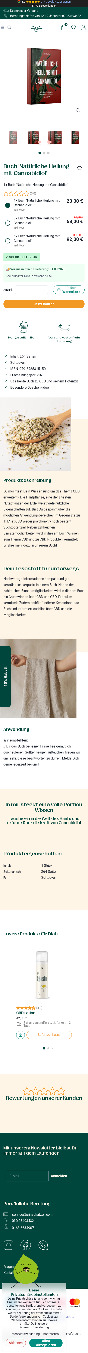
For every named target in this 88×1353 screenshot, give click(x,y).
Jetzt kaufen (44, 304)
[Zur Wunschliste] (72, 27)
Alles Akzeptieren (46, 1343)
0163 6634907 (23, 1228)
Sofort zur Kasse (49, 1034)
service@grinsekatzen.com (32, 1215)
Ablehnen (16, 1343)
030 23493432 (23, 1221)
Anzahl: (8, 289)
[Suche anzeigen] (9, 27)
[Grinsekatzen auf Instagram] (12, 1246)
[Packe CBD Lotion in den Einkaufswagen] (20, 1035)
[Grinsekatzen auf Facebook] (29, 1246)
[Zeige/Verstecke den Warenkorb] (63, 27)
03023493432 (71, 16)
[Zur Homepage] (36, 29)
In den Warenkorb (71, 290)
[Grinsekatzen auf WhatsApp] (43, 1246)
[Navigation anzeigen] (2, 27)
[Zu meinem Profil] (83, 27)
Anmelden (59, 1176)
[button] (5, 676)
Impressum (51, 1334)
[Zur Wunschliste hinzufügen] (79, 168)
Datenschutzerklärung (25, 1334)
